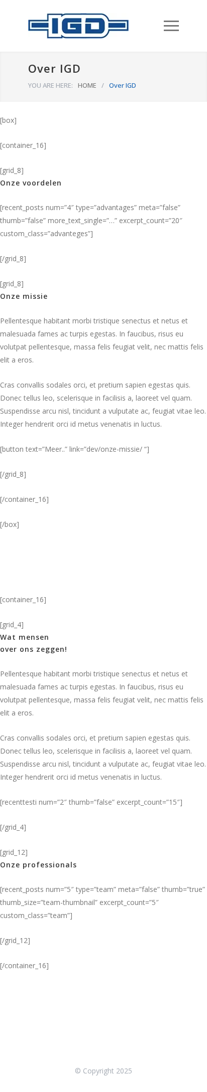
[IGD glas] (96, 26)
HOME (87, 85)
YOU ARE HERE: (50, 85)
